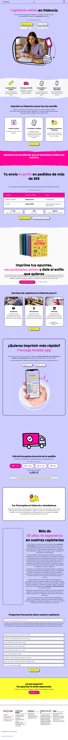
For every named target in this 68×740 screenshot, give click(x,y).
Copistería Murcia (44, 723)
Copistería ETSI (19, 722)
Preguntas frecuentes (58, 721)
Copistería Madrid (45, 715)
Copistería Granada (45, 718)
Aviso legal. (56, 715)
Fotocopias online (32, 716)
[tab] (15, 466)
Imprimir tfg (31, 713)
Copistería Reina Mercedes (19, 717)
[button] (34, 2)
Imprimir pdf (31, 715)
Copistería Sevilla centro (19, 720)
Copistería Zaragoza (45, 721)
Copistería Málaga (45, 719)
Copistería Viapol (19, 715)
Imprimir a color (32, 718)
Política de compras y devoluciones (58, 718)
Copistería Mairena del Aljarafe (20, 725)
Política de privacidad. (58, 716)
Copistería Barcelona (45, 716)
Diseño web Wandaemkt (7, 736)
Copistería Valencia (45, 724)
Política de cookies (58, 713)
